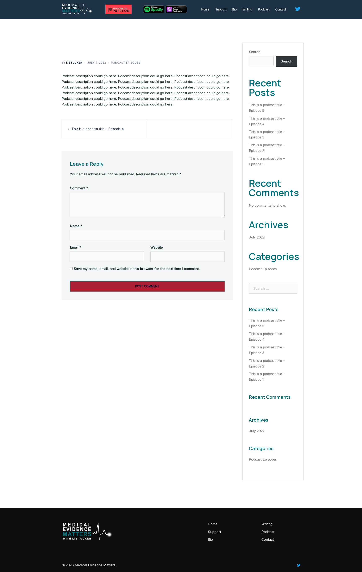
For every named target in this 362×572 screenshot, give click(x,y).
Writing (247, 9)
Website (156, 247)
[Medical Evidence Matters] (77, 9)
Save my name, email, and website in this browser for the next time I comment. (137, 269)
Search (254, 52)
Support (220, 9)
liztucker (74, 62)
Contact (280, 9)
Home (205, 9)
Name (76, 226)
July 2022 (257, 237)
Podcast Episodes (125, 62)
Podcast (263, 9)
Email (75, 247)
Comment (79, 188)
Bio (234, 9)
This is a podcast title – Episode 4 (97, 129)
